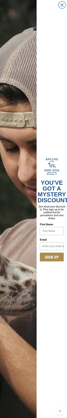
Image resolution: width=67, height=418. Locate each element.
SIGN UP (52, 257)
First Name (46, 224)
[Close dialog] (62, 5)
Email (43, 239)
